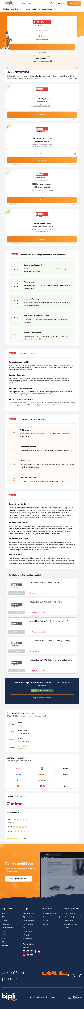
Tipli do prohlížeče (28, 920)
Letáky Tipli (26, 935)
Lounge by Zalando (8, 927)
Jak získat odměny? (29, 913)
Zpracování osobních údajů (51, 917)
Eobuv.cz (5, 945)
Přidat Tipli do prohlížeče (18, 879)
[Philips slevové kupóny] (18, 774)
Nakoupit (42, 47)
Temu (4, 913)
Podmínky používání (49, 913)
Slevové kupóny (27, 931)
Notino (4, 938)
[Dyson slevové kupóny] (42, 780)
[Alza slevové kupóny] (65, 774)
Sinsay (4, 931)
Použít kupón (42, 160)
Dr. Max (4, 920)
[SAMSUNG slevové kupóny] (65, 768)
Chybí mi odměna (69, 913)
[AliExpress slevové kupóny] (18, 768)
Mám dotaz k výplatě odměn (73, 917)
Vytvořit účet (74, 3)
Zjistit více (42, 64)
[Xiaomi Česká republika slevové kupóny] (18, 786)
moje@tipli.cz (55, 972)
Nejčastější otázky (28, 917)
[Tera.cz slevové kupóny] (65, 786)
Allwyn (4, 942)
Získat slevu (42, 114)
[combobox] (35, 3)
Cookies (45, 920)
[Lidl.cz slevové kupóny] (42, 768)
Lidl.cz (4, 935)
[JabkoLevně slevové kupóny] (65, 780)
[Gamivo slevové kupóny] (42, 774)
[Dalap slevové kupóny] (18, 780)
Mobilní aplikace (28, 924)
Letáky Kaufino (27, 938)
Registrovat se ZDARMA (42, 698)
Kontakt (66, 927)
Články (25, 927)
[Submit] (51, 3)
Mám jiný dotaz (69, 920)
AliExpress (5, 924)
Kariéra (45, 924)
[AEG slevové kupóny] (42, 786)
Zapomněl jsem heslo (70, 924)
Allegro (4, 917)
